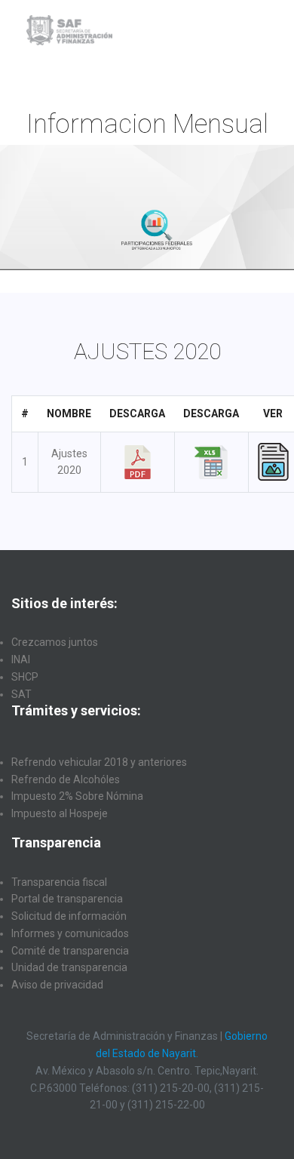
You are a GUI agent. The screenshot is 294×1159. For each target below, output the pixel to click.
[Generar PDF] (137, 461)
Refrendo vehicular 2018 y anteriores (99, 762)
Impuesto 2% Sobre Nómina (77, 796)
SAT (21, 694)
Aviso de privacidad (57, 985)
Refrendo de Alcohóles (65, 779)
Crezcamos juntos (54, 642)
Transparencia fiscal (59, 882)
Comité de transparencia (70, 951)
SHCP (24, 677)
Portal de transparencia (67, 899)
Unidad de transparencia (69, 967)
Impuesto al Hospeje (59, 813)
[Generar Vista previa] (273, 461)
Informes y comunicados (70, 933)
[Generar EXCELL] (211, 461)
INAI (20, 659)
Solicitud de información (69, 916)
